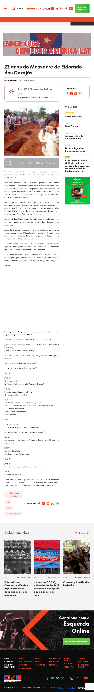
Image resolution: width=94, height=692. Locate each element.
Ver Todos (80, 533)
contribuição (82, 8)
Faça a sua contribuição (76, 641)
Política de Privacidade (66, 688)
